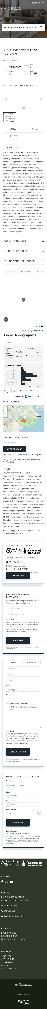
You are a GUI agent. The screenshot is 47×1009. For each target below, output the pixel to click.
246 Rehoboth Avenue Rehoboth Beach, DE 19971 (15, 898)
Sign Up (19, 916)
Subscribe (18, 640)
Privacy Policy (23, 631)
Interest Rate (11, 809)
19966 (39, 531)
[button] (41, 27)
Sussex (23, 531)
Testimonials (8, 962)
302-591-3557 (39, 3)
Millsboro (31, 531)
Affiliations (7, 959)
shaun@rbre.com (11, 906)
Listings (12, 531)
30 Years (11, 785)
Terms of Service (13, 761)
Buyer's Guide (8, 933)
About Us (6, 956)
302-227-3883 (15, 562)
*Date (8, 686)
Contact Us (18, 575)
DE (18, 531)
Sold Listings (8, 968)
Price (8, 792)
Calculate (17, 823)
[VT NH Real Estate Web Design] (23, 1002)
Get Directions (14, 449)
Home (5, 531)
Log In (7, 916)
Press (4, 965)
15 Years (21, 785)
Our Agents (35, 572)
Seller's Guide (9, 936)
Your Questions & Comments (17, 703)
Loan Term (10, 781)
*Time (8, 695)
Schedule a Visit (32, 662)
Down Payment (11, 801)
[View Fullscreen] (5, 415)
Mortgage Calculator (13, 939)
